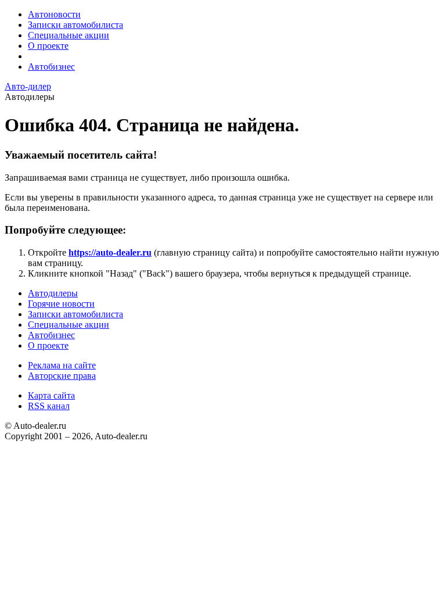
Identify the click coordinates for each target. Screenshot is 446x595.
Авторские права (62, 376)
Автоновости (54, 14)
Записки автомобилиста (75, 25)
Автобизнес (51, 66)
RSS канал (49, 406)
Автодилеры (53, 293)
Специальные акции (68, 35)
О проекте (48, 46)
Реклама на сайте (62, 365)
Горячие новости (61, 304)
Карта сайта (51, 395)
